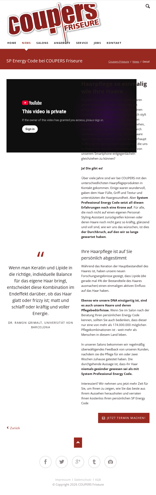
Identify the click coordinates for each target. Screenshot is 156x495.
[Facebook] (45, 462)
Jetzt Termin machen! (125, 418)
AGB (98, 480)
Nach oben (78, 443)
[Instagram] (110, 462)
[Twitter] (62, 462)
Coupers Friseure (118, 61)
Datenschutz (82, 480)
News (135, 61)
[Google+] (78, 462)
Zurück (15, 428)
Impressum (63, 480)
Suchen (148, 6)
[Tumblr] (94, 462)
